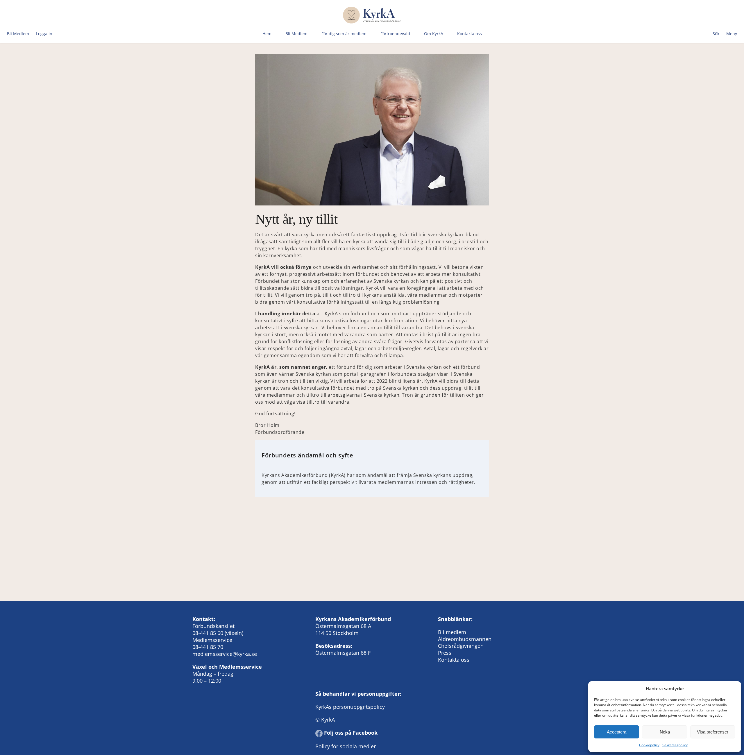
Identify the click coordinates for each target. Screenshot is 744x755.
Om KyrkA (433, 33)
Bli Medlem (18, 33)
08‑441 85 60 (207, 632)
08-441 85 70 (207, 646)
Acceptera (616, 731)
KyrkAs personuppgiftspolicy (350, 706)
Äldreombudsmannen (464, 639)
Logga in (44, 33)
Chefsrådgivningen (461, 645)
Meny (731, 33)
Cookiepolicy (649, 745)
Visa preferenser (712, 731)
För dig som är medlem (343, 33)
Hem (266, 33)
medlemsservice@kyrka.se (224, 653)
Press (444, 652)
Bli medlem (452, 632)
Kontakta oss (469, 33)
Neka (665, 731)
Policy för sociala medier (345, 746)
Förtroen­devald (395, 33)
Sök (716, 33)
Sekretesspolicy (675, 745)
